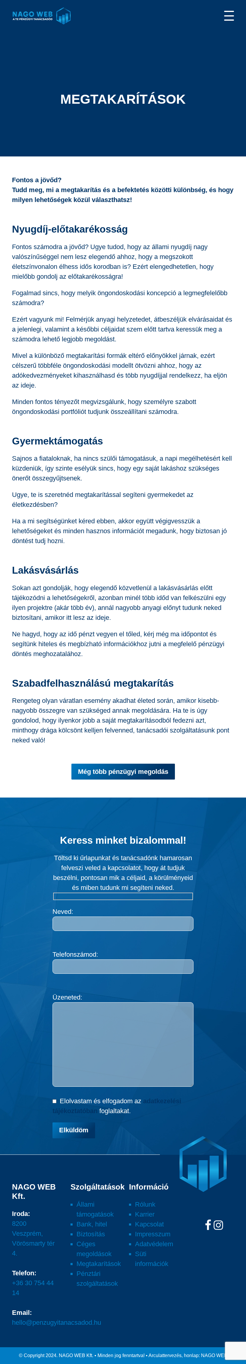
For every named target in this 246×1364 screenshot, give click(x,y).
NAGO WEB (214, 1355)
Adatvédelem (154, 1244)
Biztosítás (90, 1234)
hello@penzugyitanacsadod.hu (56, 1322)
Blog (18, 64)
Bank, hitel (91, 1224)
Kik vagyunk (28, 38)
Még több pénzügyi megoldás (123, 771)
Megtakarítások (98, 1263)
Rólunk (145, 1204)
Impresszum (152, 1234)
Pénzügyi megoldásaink (43, 51)
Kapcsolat (149, 1224)
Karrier (22, 78)
